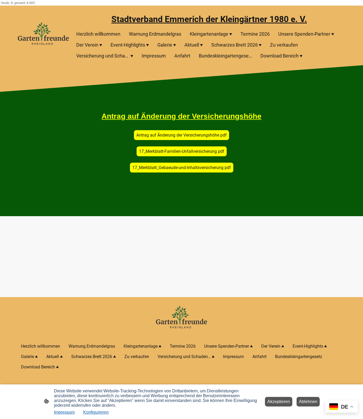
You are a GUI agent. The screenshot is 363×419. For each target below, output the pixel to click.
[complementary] (341, 407)
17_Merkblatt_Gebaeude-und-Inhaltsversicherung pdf (181, 167)
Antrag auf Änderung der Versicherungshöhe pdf (181, 135)
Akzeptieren (278, 401)
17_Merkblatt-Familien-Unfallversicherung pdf (181, 151)
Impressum (64, 412)
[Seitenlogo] (43, 35)
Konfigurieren (96, 412)
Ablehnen (308, 401)
